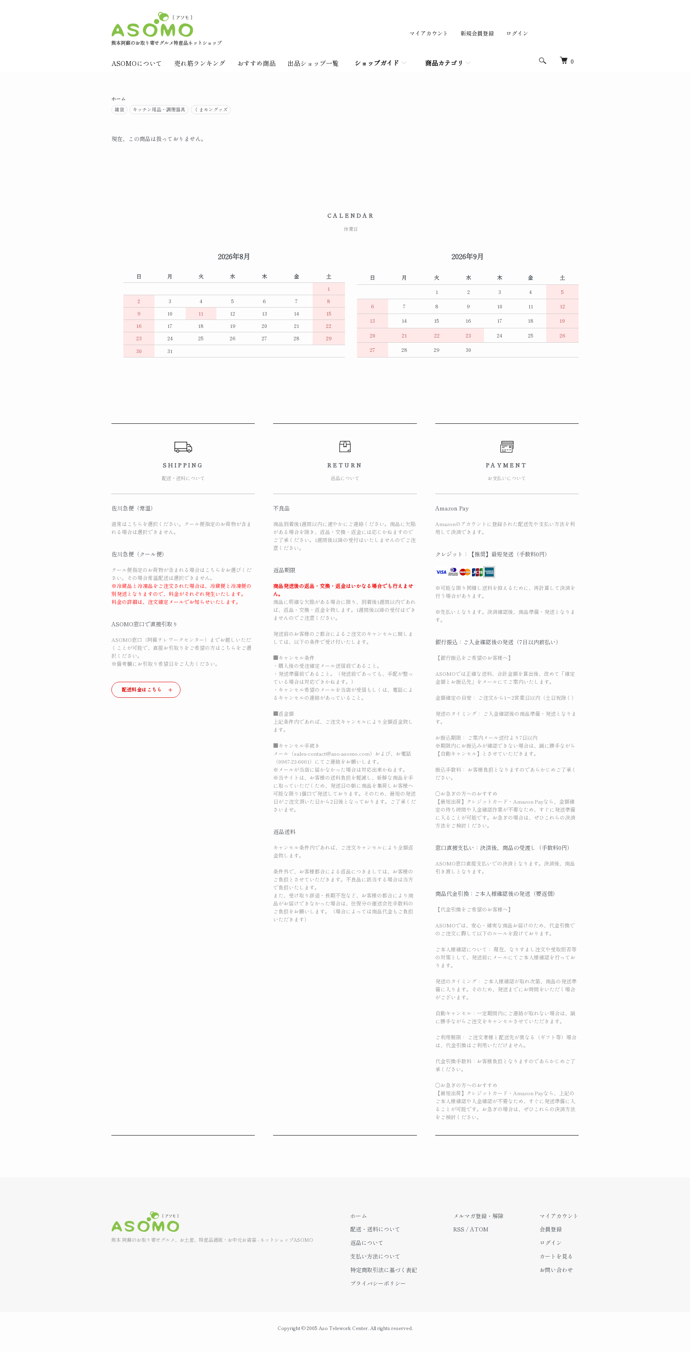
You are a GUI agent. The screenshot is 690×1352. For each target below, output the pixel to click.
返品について (367, 1243)
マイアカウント (428, 33)
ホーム (118, 98)
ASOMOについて (136, 63)
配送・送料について (375, 1229)
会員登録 (550, 1229)
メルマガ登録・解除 (478, 1216)
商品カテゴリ (444, 63)
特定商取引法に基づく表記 (383, 1270)
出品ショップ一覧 (313, 63)
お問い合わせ (556, 1270)
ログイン (517, 33)
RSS (458, 1229)
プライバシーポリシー (378, 1283)
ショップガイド (377, 63)
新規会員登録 (477, 33)
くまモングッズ (211, 109)
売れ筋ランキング (199, 63)
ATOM (479, 1229)
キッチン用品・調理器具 (159, 109)
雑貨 (119, 109)
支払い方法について (375, 1256)
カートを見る (556, 1256)
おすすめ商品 (256, 63)
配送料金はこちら (142, 689)
